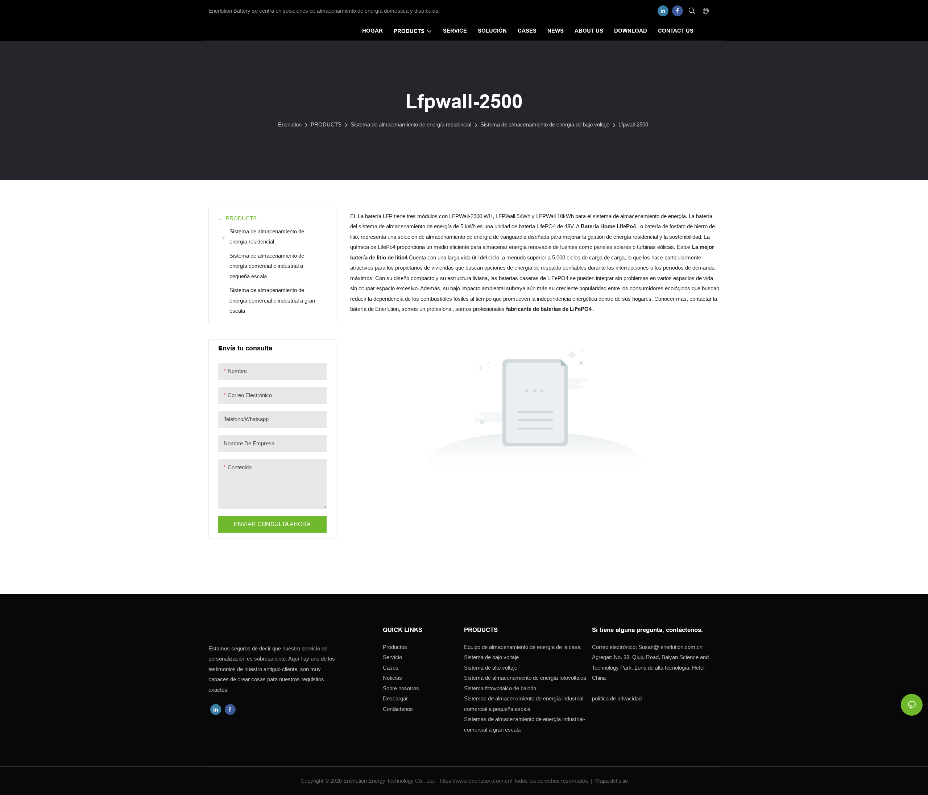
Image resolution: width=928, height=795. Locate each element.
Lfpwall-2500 (633, 124)
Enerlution (290, 124)
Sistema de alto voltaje (490, 667)
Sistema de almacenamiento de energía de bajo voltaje (544, 124)
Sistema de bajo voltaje (491, 657)
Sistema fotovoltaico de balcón (500, 688)
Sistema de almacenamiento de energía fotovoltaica (525, 678)
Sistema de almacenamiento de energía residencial (411, 124)
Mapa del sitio (611, 781)
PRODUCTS (326, 124)
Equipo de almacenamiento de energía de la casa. (523, 647)
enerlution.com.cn (670, 647)
